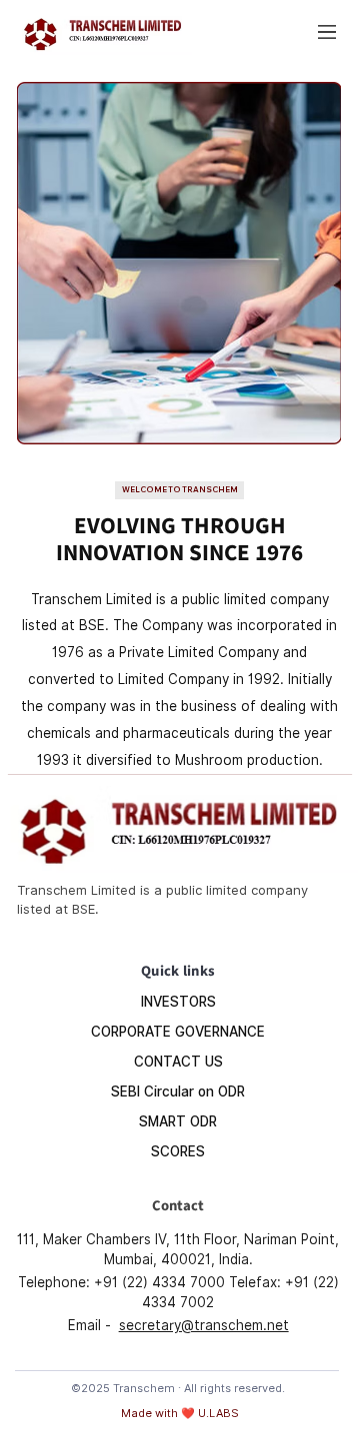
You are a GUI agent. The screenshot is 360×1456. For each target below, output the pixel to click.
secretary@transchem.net (204, 1325)
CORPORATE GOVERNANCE (178, 1032)
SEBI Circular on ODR (178, 1091)
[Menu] (328, 32)
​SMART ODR (178, 1121)
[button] (179, 490)
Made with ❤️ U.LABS (180, 1413)
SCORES (178, 1151)
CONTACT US (178, 1062)
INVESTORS (178, 1002)
